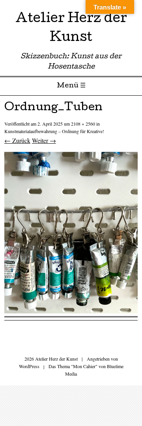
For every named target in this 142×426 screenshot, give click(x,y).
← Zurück (17, 140)
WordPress (29, 366)
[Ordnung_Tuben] (71, 311)
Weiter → (44, 140)
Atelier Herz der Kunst (71, 29)
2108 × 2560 (83, 123)
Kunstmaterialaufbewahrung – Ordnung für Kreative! (54, 131)
